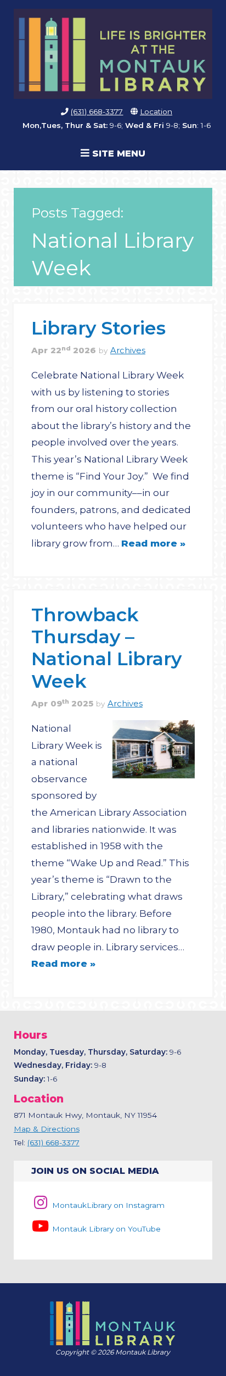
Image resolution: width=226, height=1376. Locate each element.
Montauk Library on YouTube (105, 1228)
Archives (127, 350)
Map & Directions (47, 1128)
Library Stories (98, 327)
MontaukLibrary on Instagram (107, 1205)
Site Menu (117, 153)
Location (156, 111)
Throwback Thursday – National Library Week (106, 647)
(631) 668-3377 (97, 111)
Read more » (153, 543)
